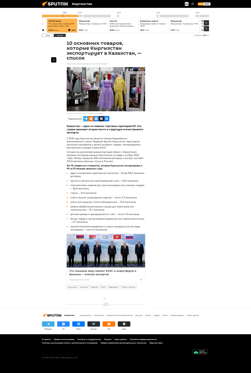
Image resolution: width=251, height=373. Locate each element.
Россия (138, 315)
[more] (141, 279)
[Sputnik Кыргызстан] (56, 7)
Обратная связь (155, 343)
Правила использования (64, 339)
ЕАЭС (103, 287)
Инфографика (177, 315)
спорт (148, 315)
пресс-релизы (121, 339)
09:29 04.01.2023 (74, 64)
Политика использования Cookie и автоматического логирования (70, 343)
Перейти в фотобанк (95, 113)
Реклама (107, 339)
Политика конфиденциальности (143, 339)
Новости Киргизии (128, 287)
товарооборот (114, 287)
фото (165, 315)
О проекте (46, 339)
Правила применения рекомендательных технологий (123, 343)
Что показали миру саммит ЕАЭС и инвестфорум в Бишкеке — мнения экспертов (102, 272)
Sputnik (71, 113)
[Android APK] (200, 352)
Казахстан (94, 287)
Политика (99, 315)
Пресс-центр (193, 315)
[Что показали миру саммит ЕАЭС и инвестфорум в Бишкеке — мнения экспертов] (106, 251)
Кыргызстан (72, 287)
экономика (84, 287)
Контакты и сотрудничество (89, 339)
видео (157, 315)
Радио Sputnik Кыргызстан (120, 315)
